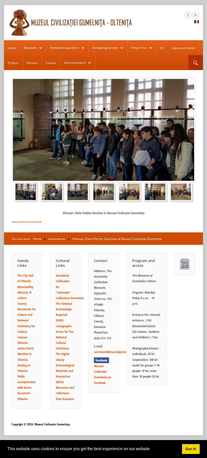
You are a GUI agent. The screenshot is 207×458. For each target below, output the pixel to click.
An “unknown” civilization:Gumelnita (70, 292)
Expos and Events (183, 48)
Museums (30, 48)
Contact (51, 63)
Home (12, 48)
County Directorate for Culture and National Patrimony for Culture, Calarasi (26, 320)
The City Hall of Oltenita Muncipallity (25, 281)
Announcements (75, 62)
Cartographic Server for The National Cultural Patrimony (64, 337)
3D (162, 48)
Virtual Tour (139, 48)
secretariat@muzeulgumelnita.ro (115, 352)
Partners (32, 63)
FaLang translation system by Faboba (27, 221)
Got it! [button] (191, 449)
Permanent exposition (64, 48)
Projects (13, 63)
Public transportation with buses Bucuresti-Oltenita (26, 387)
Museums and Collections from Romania (65, 393)
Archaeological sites (105, 48)
